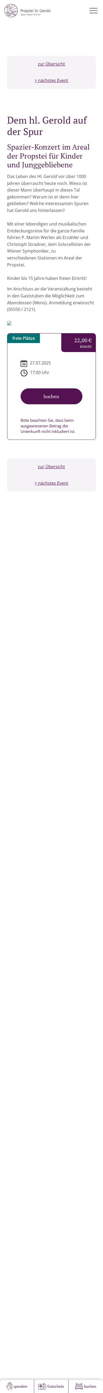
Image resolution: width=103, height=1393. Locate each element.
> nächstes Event (51, 80)
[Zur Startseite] (27, 10)
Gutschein (55, 1386)
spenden (20, 1386)
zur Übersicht (51, 64)
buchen (90, 1386)
